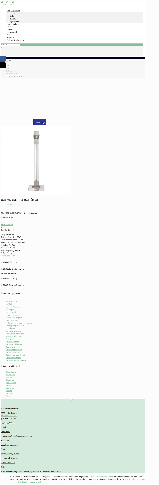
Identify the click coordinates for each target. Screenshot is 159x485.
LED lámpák (10, 328)
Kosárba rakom (7, 225)
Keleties (9, 377)
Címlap (8, 66)
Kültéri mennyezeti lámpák (16, 355)
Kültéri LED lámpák (13, 352)
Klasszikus (10, 380)
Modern (9, 391)
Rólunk (3, 427)
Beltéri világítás (11, 71)
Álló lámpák (10, 299)
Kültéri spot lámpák (13, 358)
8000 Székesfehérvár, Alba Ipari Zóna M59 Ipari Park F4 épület (9, 416)
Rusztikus (9, 393)
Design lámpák (11, 372)
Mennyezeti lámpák (13, 331)
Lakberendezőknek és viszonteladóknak (16, 436)
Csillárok (9, 304)
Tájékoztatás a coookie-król (30, 482)
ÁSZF (3, 449)
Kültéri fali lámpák (12, 347)
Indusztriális (10, 375)
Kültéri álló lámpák (13, 342)
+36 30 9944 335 (8, 423)
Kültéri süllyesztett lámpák (16, 360)
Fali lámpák (10, 310)
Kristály (8, 385)
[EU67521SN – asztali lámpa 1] (36, 195)
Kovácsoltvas (11, 383)
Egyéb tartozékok (13, 307)
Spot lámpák (10, 339)
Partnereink (5, 432)
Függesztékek (11, 315)
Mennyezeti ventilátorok (15, 334)
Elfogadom (136, 479)
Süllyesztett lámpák (13, 336)
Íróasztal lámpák (12, 320)
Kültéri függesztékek (14, 350)
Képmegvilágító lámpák (15, 326)
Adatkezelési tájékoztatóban (102, 477)
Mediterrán (10, 388)
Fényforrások (11, 312)
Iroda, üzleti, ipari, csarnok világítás (19, 323)
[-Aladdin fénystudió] (9, 4)
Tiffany (8, 396)
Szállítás (4, 467)
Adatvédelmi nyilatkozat (10, 454)
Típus (8, 68)
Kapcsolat (5, 441)
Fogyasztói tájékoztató (10, 458)
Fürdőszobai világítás (14, 318)
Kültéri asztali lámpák (14, 344)
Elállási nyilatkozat (8, 463)
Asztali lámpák (11, 74)
